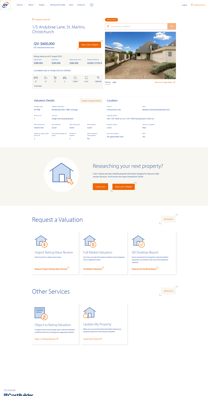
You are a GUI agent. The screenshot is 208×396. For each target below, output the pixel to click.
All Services (168, 219)
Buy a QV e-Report (90, 45)
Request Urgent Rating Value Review (51, 269)
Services (20, 5)
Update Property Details (91, 100)
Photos (108, 82)
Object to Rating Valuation (45, 339)
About (30, 5)
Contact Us (81, 5)
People (41, 5)
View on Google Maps (164, 82)
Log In (184, 5)
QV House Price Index (57, 5)
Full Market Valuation (92, 269)
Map (114, 82)
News (71, 5)
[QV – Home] (5, 5)
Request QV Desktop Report (144, 269)
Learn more (100, 186)
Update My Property (91, 339)
